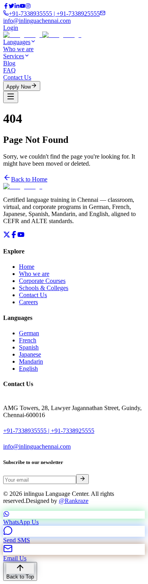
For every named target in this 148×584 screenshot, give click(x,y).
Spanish (29, 347)
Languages (16, 42)
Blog (9, 63)
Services (13, 56)
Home (26, 266)
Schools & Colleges (43, 288)
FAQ (9, 70)
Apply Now (18, 87)
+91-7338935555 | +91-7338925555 (48, 430)
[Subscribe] (82, 479)
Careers (28, 302)
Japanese (30, 354)
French (27, 340)
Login (10, 27)
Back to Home (29, 179)
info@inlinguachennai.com (37, 446)
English (28, 368)
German (29, 333)
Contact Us (17, 77)
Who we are (18, 49)
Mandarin (31, 361)
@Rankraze (73, 500)
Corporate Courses (42, 280)
